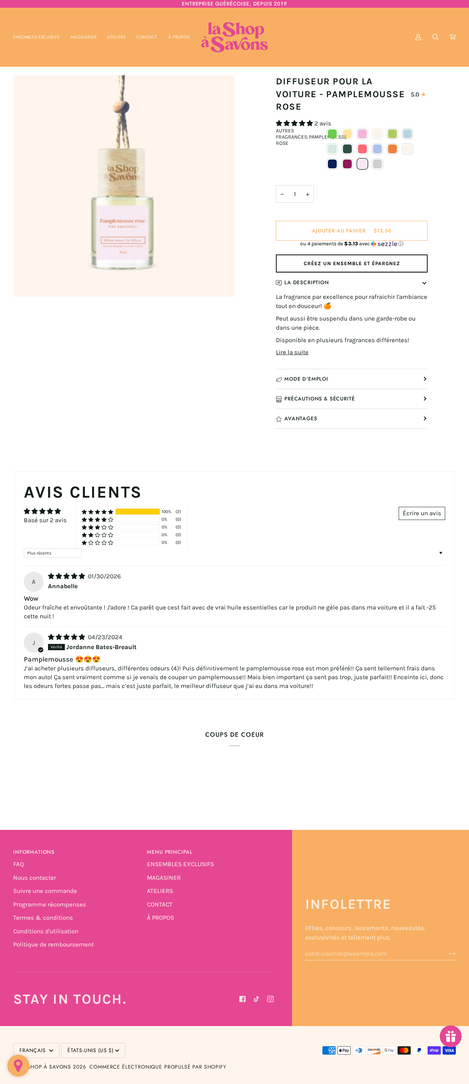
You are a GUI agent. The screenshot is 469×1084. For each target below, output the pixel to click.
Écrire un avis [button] (422, 513)
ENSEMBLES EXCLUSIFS (180, 864)
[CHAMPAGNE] (377, 134)
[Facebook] (242, 999)
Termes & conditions (43, 917)
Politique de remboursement (53, 944)
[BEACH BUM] (347, 134)
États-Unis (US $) (90, 1050)
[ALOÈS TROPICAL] (332, 134)
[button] (83, 37)
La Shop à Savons (45, 1066)
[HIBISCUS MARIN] (362, 149)
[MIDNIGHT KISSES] (332, 164)
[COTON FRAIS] (407, 134)
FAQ (18, 864)
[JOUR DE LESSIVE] (377, 149)
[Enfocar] (123, 186)
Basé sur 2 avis (45, 520)
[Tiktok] (256, 999)
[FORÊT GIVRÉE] (347, 149)
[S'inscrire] (446, 953)
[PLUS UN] (377, 164)
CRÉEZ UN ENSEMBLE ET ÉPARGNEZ (352, 263)
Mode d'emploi (306, 378)
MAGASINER (164, 877)
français (33, 1050)
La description (306, 282)
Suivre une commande (45, 890)
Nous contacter (34, 877)
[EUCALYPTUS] (332, 149)
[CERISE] (362, 134)
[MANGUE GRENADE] (392, 149)
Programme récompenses (49, 904)
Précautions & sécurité (319, 398)
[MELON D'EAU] (407, 149)
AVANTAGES (300, 418)
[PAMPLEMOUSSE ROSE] (362, 164)
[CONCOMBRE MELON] (392, 134)
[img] (67, 576)
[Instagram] (270, 999)
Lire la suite (292, 352)
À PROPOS (160, 917)
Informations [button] (34, 852)
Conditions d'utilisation (45, 931)
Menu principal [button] (170, 852)
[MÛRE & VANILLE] (347, 164)
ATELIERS (160, 890)
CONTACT (160, 904)
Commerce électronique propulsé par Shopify (157, 1066)
